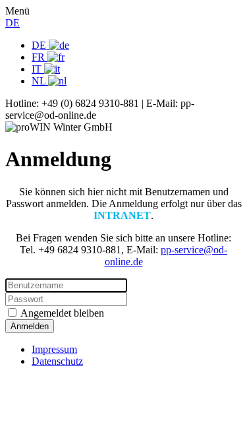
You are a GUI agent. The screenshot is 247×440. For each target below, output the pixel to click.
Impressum (54, 349)
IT (38, 69)
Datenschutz (57, 361)
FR (39, 57)
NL (40, 80)
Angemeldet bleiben (61, 313)
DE (12, 22)
